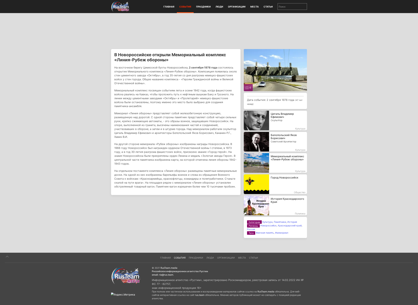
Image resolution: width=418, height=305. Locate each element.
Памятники (280, 221)
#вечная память (265, 232)
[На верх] (7, 256)
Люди (219, 6)
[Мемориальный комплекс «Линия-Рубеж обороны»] (275, 163)
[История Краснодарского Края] (275, 205)
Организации (236, 6)
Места (254, 6)
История (292, 221)
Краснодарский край (290, 225)
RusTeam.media (169, 267)
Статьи (268, 6)
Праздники (203, 6)
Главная (168, 6)
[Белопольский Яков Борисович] (275, 142)
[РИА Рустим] (125, 275)
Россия (251, 229)
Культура (267, 221)
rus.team (199, 295)
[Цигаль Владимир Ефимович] (275, 120)
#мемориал (281, 232)
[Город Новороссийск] (275, 184)
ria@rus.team (166, 274)
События (185, 6)
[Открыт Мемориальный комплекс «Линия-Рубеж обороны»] (275, 69)
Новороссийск (268, 225)
